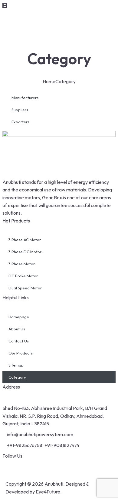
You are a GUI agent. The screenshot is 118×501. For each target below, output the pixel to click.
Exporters (20, 121)
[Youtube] (26, 467)
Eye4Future (48, 492)
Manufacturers (24, 97)
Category (17, 377)
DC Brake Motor (23, 275)
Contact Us (18, 341)
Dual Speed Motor (25, 287)
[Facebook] (10, 467)
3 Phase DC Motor (24, 251)
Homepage (18, 316)
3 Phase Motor (21, 263)
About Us (16, 328)
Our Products (20, 353)
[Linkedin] (42, 467)
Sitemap (16, 365)
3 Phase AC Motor (24, 239)
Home (49, 81)
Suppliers (19, 109)
